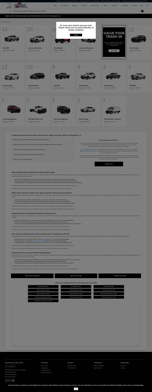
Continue (76, 35)
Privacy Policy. (139, 385)
